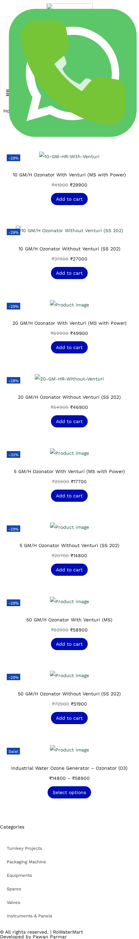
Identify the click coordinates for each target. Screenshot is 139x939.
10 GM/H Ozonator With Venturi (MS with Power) (69, 174)
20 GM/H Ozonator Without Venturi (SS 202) (69, 397)
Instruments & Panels (29, 915)
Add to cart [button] (69, 199)
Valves (13, 902)
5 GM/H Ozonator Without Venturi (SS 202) (69, 545)
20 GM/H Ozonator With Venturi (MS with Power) (69, 323)
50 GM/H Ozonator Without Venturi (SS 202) (69, 693)
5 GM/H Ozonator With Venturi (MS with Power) (69, 471)
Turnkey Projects (24, 848)
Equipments (19, 875)
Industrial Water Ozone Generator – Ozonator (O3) (69, 768)
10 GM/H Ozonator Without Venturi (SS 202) (69, 248)
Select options (69, 792)
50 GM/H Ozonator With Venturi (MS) (69, 619)
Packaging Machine (26, 861)
